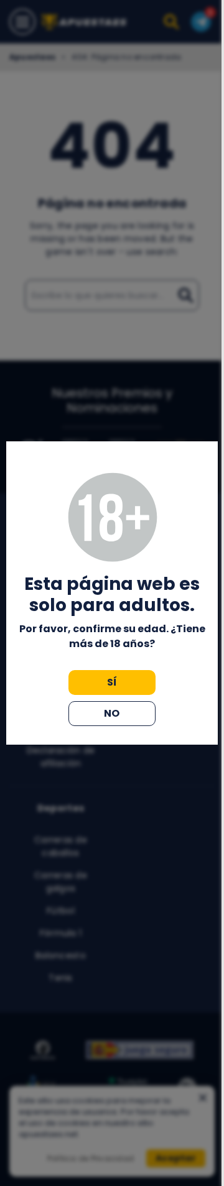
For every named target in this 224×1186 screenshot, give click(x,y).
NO (112, 713)
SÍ (112, 682)
